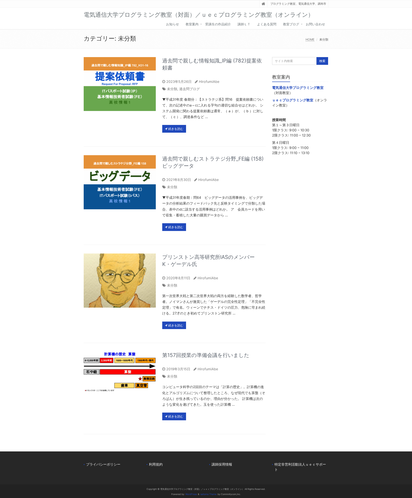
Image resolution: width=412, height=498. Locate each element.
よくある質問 (266, 24)
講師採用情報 (222, 464)
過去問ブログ (189, 89)
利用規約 (156, 464)
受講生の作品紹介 (218, 24)
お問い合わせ (315, 24)
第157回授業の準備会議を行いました (205, 355)
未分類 (172, 89)
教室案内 (192, 24)
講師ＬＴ (244, 24)
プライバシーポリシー (103, 464)
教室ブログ (291, 24)
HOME (310, 39)
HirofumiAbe (209, 81)
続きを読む (175, 129)
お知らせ (172, 24)
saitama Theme (208, 494)
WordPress (191, 494)
